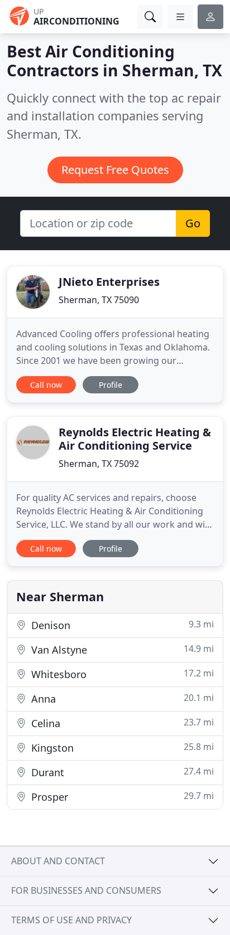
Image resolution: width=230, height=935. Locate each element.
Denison (121, 625)
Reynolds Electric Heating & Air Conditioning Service (135, 439)
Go (192, 223)
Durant (121, 772)
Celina (121, 723)
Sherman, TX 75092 (99, 463)
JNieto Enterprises (109, 281)
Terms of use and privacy (71, 920)
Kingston (121, 747)
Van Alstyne (121, 649)
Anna (121, 698)
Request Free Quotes (115, 169)
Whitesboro (121, 674)
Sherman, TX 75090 (99, 300)
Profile (110, 384)
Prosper (121, 796)
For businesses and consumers (86, 890)
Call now (46, 384)
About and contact (58, 861)
